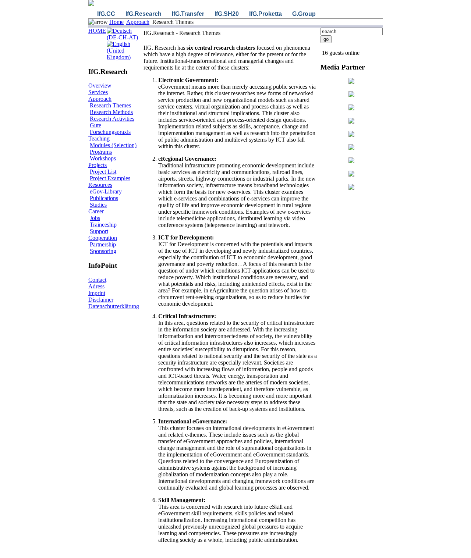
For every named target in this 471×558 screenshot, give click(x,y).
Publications (104, 198)
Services (98, 92)
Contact (97, 280)
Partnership (103, 244)
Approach (137, 22)
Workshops (103, 158)
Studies (98, 205)
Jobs (95, 218)
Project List (103, 171)
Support (99, 231)
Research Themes (110, 105)
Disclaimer (100, 299)
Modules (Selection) (113, 145)
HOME (97, 31)
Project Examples (110, 178)
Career (96, 211)
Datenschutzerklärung (113, 306)
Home (116, 22)
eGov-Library (106, 191)
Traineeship (103, 224)
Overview (99, 85)
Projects (97, 165)
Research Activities (112, 118)
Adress (96, 286)
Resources (100, 185)
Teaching (99, 138)
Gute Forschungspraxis (110, 128)
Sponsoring (103, 251)
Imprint (96, 293)
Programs (101, 152)
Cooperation (102, 238)
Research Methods (111, 112)
